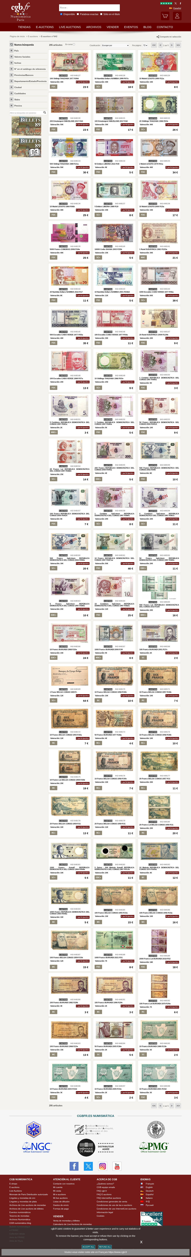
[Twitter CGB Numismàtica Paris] (88, 1166)
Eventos (131, 27)
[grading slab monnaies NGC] (37, 1147)
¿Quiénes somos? (105, 1183)
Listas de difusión (61, 1201)
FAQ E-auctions (104, 1194)
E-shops (13, 1183)
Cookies (100, 1216)
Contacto (165, 27)
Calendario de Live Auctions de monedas (72, 1224)
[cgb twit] (175, 4)
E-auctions (45, 27)
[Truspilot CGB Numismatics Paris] (166, 4)
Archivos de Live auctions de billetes (26, 1209)
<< (154, 45)
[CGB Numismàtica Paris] (20, 21)
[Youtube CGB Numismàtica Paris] (117, 1166)
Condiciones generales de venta (112, 1201)
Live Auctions (15, 1191)
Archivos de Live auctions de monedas (27, 1205)
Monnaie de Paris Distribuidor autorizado (28, 1194)
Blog (147, 27)
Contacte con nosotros (63, 1183)
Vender (113, 27)
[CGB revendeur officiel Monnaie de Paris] (95, 1148)
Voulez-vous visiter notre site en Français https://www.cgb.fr (95, 1252)
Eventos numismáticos (20, 1212)
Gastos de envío (61, 1205)
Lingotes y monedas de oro (22, 1198)
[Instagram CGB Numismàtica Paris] (102, 1166)
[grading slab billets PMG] (154, 1148)
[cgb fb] (180, 4)
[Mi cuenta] (177, 19)
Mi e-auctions (59, 1194)
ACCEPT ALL (88, 1247)
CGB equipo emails (106, 1187)
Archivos (93, 27)
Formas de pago (61, 1209)
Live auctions (70, 27)
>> (178, 45)
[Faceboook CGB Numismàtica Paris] (74, 1166)
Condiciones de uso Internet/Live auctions (116, 1209)
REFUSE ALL (105, 1247)
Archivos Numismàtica (19, 1219)
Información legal (105, 1212)
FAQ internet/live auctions (109, 1198)
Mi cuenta (57, 1187)
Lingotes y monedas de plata (23, 1201)
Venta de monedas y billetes (66, 1220)
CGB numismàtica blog (20, 1223)
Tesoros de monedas (19, 1216)
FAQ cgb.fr (102, 1191)
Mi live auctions (60, 1198)
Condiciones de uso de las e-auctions (114, 1205)
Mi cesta (57, 1191)
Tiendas (24, 27)
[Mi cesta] (165, 19)
